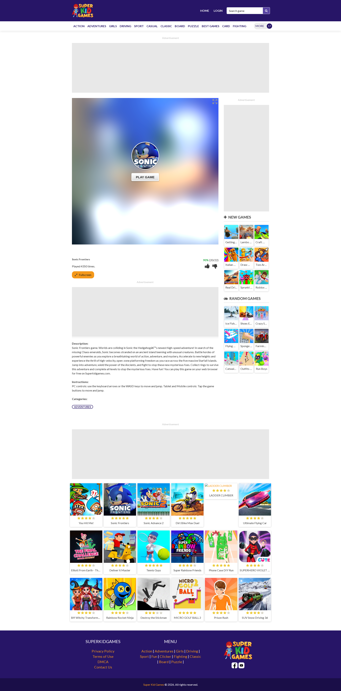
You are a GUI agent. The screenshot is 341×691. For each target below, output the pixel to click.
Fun (154, 656)
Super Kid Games (153, 684)
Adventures (82, 406)
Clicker (165, 656)
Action (146, 651)
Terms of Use (103, 656)
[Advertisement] (170, 68)
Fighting (180, 656)
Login (218, 10)
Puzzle (176, 662)
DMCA (103, 662)
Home (204, 10)
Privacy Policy (103, 651)
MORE (259, 26)
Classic (195, 656)
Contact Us (103, 667)
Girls (180, 651)
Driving (192, 651)
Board (164, 662)
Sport (144, 656)
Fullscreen (85, 274)
